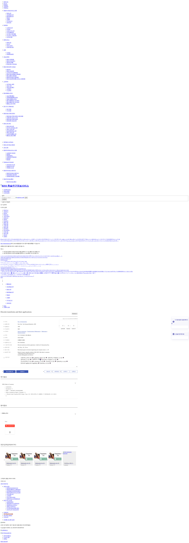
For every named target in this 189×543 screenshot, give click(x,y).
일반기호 (6, 233)
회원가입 (6, 2)
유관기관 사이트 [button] (8, 500)
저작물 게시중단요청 (9, 519)
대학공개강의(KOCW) (12, 488)
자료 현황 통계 (10, 96)
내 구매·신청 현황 (11, 34)
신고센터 (8, 90)
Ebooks (8, 154)
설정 (5, 50)
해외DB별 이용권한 (11, 174)
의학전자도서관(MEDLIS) (13, 498)
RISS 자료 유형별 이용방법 (13, 74)
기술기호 (6, 225)
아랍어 (5, 236)
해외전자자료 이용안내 (10, 170)
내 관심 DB (9, 37)
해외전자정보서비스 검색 (10, 150)
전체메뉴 (6, 7)
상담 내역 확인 (10, 87)
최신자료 (8, 109)
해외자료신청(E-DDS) (9, 113)
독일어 (5, 219)
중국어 (5, 213)
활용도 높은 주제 (10, 103)
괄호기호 (6, 222)
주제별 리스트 (10, 167)
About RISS (6, 57)
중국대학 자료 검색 (11, 120)
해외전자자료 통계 (8, 179)
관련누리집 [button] (6, 486)
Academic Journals (10, 153)
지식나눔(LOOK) (10, 497)
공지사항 (6, 147)
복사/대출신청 (9, 371)
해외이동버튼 (4, 541)
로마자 (5, 235)
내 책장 (8, 29)
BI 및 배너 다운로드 (11, 64)
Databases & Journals (9, 162)
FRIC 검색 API (10, 132)
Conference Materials (11, 157)
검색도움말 (6, 191)
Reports (8, 159)
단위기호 (6, 231)
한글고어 (6, 214)
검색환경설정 (10, 54)
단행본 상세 (7, 307)
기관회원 (8, 495)
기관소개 (6, 517)
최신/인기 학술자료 (9, 106)
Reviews (8, 158)
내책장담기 (56, 371)
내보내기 (48, 371)
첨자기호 (6, 227)
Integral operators (21, 332)
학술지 (8, 18)
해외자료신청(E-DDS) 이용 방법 (14, 116)
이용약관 (6, 512)
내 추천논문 (9, 27)
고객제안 (8, 89)
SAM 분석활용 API (11, 134)
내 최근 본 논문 (10, 31)
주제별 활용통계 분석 (12, 97)
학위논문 (8, 13)
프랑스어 (6, 218)
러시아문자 (6, 230)
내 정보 (8, 52)
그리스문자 (6, 216)
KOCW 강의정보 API (11, 127)
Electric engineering (22, 331)
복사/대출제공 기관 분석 (12, 100)
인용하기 (22, 371)
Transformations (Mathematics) (34, 331)
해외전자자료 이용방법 (12, 77)
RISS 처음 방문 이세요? (10, 66)
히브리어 (6, 221)
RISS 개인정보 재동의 (9, 144)
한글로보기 (74, 313)
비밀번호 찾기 (10, 47)
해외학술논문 (10, 16)
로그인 (5, 3)
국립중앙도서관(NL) (11, 505)
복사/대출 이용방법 (11, 75)
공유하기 (65, 371)
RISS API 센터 (7, 123)
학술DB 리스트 (10, 166)
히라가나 (6, 210)
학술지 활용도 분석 (11, 99)
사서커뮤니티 (10, 494)
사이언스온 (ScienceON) (12, 509)
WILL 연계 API (10, 129)
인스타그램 (6, 537)
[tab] (5, 413)
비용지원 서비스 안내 (12, 117)
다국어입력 (6, 192)
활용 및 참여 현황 (11, 135)
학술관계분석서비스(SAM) (13, 492)
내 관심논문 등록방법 (12, 72)
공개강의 (8, 22)
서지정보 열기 (76, 366)
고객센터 (6, 6)
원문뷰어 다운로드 (8, 142)
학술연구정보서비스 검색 (10, 10)
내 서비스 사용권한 (11, 35)
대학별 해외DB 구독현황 (12, 176)
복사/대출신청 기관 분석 (12, 102)
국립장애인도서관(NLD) (12, 503)
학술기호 (6, 224)
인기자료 (8, 110)
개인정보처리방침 (8, 514)
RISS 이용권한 (10, 71)
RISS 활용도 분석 (8, 93)
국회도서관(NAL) (11, 506)
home (5, 305)
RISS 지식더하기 (10, 61)
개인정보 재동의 (8, 515)
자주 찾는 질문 (10, 84)
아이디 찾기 (9, 45)
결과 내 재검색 (6, 202)
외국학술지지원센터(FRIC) (13, 491)
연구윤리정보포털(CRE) (12, 508)
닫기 (2, 277)
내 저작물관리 (10, 32)
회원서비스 (6, 39)
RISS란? (8, 69)
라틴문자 (6, 228)
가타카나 (6, 211)
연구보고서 (9, 21)
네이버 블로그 (7, 535)
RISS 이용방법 (10, 59)
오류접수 (74, 371)
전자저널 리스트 (10, 164)
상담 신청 (9, 85)
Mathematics (44, 331)
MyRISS (6, 5)
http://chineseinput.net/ (6, 243)
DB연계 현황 (9, 62)
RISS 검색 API (10, 126)
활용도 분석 (5, 413)
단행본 (8, 19)
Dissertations (9, 155)
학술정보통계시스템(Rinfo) (13, 489)
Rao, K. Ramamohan (22, 321)
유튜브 (5, 538)
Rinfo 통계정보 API (11, 131)
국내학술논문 (10, 14)
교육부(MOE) (9, 502)
